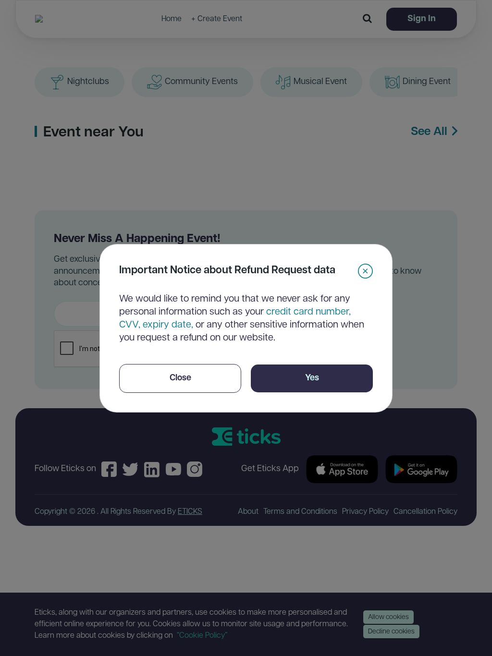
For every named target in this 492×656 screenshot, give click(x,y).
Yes (312, 378)
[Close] (365, 271)
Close (180, 378)
